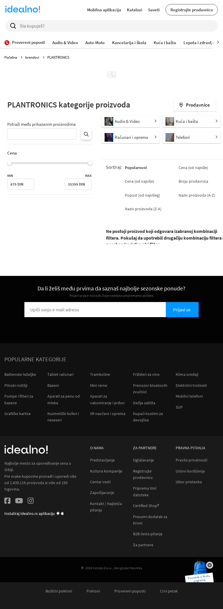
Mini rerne (98, 385)
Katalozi (134, 9)
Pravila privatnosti (191, 460)
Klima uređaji (187, 374)
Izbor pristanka (189, 481)
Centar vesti (100, 481)
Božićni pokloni (59, 591)
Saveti (154, 9)
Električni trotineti (191, 385)
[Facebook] (7, 501)
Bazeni (53, 385)
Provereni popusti (129, 591)
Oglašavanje (143, 460)
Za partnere (143, 544)
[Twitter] (19, 501)
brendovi (32, 57)
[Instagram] (31, 501)
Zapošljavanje (102, 492)
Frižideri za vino (146, 374)
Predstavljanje (102, 460)
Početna (11, 57)
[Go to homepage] (22, 10)
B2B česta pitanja (147, 533)
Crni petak (169, 591)
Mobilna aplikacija (104, 9)
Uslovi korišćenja (190, 471)
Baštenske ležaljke (20, 374)
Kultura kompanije (106, 471)
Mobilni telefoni (189, 396)
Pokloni (93, 591)
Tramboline (100, 374)
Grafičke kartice (17, 413)
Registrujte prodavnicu (191, 9)
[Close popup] (209, 565)
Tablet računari (60, 374)
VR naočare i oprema (107, 413)
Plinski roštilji (15, 385)
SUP (179, 407)
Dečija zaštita (144, 402)
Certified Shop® (146, 505)
